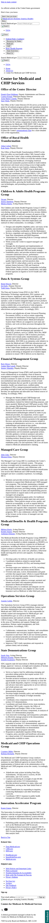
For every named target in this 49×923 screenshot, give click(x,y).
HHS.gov (9, 851)
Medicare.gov (11, 859)
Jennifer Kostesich (8, 660)
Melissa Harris (6, 529)
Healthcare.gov (11, 855)
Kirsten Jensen (6, 532)
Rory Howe (5, 364)
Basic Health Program (14, 48)
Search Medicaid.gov (9, 23)
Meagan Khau (6, 457)
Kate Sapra (5, 148)
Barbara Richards (7, 754)
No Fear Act (10, 881)
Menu (4, 21)
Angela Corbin (6, 601)
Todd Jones (5, 288)
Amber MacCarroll (8, 366)
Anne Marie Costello (9, 99)
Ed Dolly (4, 286)
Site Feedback (11, 885)
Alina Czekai (6, 146)
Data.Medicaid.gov (13, 847)
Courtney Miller (7, 752)
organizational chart (24, 130)
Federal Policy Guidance (15, 39)
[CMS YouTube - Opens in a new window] (6, 911)
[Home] (17, 19)
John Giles (5, 455)
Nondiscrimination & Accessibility (19, 873)
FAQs (8, 30)
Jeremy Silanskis (7, 368)
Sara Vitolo (5, 101)
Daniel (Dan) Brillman (9, 94)
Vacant (3, 199)
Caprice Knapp (6, 97)
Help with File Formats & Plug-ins (19, 875)
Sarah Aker (5, 655)
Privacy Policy (11, 888)
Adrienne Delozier (8, 534)
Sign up (41, 897)
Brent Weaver (6, 284)
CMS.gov (9, 849)
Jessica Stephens (7, 202)
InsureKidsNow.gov (13, 857)
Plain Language (11, 871)
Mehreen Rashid (7, 658)
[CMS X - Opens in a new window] (2, 911)
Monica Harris (6, 204)
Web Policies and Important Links (18, 869)
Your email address (8, 897)
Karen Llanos (6, 808)
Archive (9, 883)
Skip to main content (8, 2)
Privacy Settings (12, 877)
